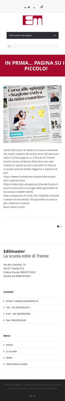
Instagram (35, 6)
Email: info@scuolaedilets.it (22, 301)
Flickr (41, 6)
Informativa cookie (16, 364)
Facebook (30, 6)
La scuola (11, 351)
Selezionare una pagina (20, 35)
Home (9, 344)
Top (31, 395)
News (9, 357)
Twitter (24, 6)
